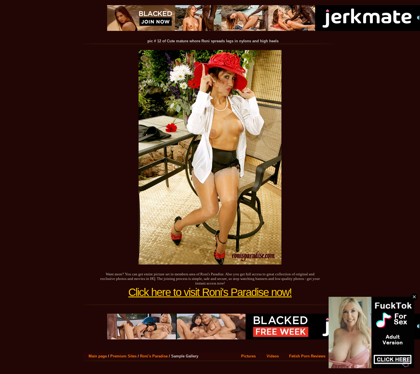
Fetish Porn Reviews (307, 356)
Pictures (248, 356)
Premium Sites (123, 356)
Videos (273, 356)
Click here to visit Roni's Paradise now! (210, 292)
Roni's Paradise (154, 356)
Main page (98, 356)
